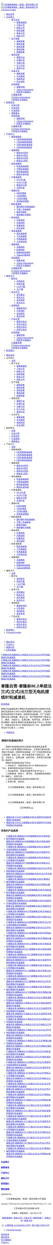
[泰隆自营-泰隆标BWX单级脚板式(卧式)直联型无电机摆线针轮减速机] (29, 849)
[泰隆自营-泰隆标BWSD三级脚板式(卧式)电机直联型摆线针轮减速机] (29, 946)
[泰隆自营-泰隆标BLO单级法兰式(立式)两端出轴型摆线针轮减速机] (29, 1043)
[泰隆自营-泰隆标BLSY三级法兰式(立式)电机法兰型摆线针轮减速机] (29, 1129)
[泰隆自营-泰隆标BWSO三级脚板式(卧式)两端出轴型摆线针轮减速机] (29, 989)
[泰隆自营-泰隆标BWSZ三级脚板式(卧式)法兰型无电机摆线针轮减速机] (29, 979)
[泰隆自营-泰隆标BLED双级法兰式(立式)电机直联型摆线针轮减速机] (29, 1054)
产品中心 (10, 645)
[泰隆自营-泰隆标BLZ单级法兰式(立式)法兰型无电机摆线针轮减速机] (29, 1033)
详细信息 (10, 732)
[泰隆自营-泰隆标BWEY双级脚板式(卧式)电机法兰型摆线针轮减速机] (29, 914)
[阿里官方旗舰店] (19, 100)
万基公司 (27, 1218)
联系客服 (5, 704)
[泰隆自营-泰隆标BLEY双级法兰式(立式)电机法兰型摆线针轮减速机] (29, 1076)
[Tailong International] (20, 97)
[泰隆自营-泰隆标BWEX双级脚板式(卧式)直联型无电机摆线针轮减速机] (29, 903)
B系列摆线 (11, 650)
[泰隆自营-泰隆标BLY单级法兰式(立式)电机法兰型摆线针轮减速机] (29, 1022)
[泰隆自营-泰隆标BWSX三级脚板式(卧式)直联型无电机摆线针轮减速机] (29, 957)
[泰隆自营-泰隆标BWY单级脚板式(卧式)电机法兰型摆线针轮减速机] (29, 860)
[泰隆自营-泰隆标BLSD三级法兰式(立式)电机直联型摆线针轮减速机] (29, 1108)
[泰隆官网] (16, 95)
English (17, 632)
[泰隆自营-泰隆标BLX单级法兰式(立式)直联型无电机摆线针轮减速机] (29, 1011)
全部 (13, 361)
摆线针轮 (10, 647)
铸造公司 (28, 1220)
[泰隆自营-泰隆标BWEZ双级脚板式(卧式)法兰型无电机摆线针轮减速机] (29, 925)
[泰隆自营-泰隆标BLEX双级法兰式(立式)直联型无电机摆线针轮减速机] (29, 1065)
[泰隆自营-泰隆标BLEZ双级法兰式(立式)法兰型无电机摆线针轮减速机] (29, 1086)
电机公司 (18, 1218)
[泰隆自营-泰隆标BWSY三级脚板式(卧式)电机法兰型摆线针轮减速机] (29, 968)
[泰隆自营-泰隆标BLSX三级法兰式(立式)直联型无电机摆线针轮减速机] (29, 1119)
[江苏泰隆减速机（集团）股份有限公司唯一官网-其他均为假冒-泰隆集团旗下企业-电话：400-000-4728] (26, 6)
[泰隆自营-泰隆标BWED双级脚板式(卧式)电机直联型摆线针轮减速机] (29, 893)
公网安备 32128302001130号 (17, 1225)
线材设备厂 (38, 1218)
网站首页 (10, 14)
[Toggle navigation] (2, 2)
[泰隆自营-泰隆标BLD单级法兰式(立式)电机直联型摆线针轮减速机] (29, 1000)
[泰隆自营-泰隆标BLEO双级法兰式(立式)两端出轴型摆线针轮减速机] (29, 1097)
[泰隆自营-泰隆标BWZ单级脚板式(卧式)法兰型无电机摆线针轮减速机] (29, 871)
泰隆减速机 (7, 1218)
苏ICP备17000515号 (40, 1225)
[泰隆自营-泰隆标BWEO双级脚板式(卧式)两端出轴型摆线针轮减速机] (29, 936)
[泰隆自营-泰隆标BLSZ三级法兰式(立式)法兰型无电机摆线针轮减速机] (29, 1140)
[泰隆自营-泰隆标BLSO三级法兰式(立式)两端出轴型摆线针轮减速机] (29, 1151)
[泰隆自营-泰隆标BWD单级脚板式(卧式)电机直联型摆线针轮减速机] (29, 839)
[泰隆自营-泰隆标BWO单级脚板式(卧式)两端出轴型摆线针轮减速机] (29, 882)
